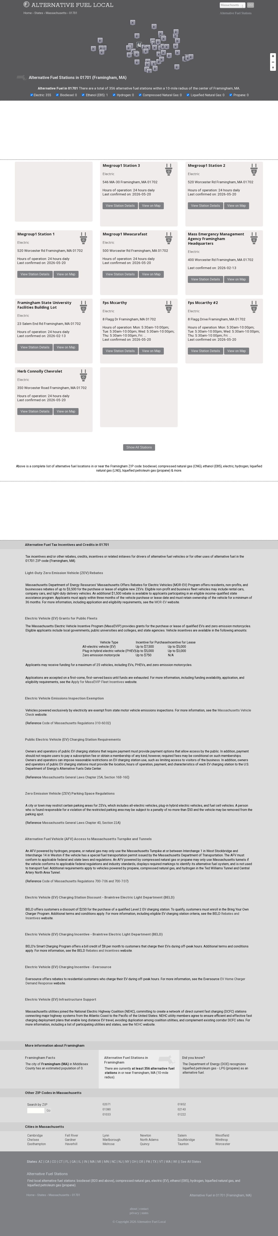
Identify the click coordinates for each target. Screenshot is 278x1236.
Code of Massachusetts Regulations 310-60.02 (76, 858)
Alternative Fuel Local (72, 5)
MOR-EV (160, 737)
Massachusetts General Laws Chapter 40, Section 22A (80, 958)
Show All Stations (139, 582)
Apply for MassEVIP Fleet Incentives (97, 817)
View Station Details (164, 206)
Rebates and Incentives (102, 1086)
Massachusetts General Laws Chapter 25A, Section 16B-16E (85, 912)
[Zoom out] (273, 62)
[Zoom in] (273, 56)
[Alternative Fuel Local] (27, 5)
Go (250, 5)
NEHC (138, 1160)
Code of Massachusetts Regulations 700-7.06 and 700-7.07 (84, 1016)
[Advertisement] (139, 130)
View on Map (195, 206)
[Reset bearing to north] (273, 68)
